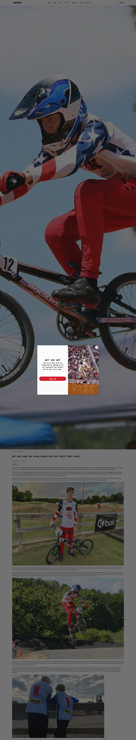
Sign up (52, 378)
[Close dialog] (96, 347)
